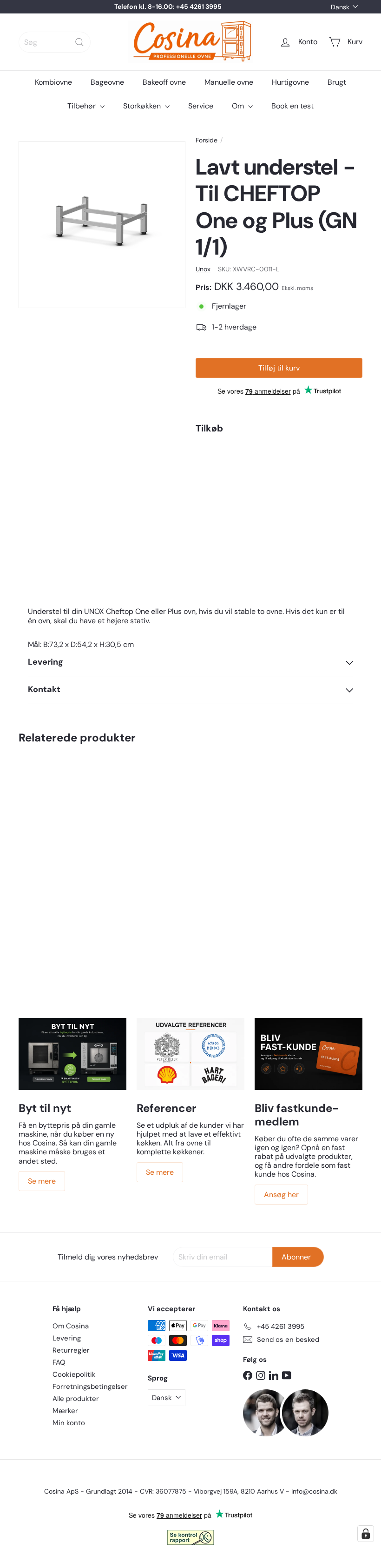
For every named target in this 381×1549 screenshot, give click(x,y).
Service (200, 106)
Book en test (292, 106)
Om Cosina (71, 1326)
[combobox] (55, 42)
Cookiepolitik (74, 1374)
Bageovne (107, 82)
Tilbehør (82, 106)
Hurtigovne (290, 82)
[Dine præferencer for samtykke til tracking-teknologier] (366, 1534)
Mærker (65, 1410)
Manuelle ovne (228, 82)
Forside (206, 140)
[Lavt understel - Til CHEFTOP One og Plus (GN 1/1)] (279, 485)
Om (239, 106)
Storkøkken (143, 106)
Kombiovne (53, 82)
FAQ (59, 1362)
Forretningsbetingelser (90, 1386)
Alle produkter (76, 1398)
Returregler (71, 1350)
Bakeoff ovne (164, 82)
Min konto (69, 1423)
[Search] (79, 42)
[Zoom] (102, 224)
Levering (67, 1338)
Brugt (337, 82)
